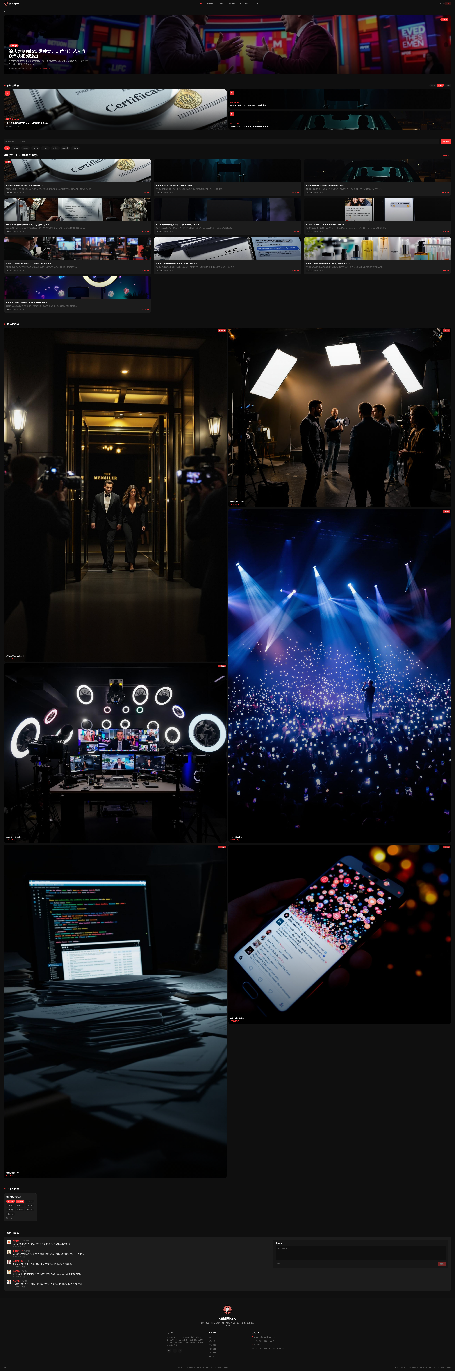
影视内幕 (65, 148)
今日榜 (440, 85)
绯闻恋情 (29, 1210)
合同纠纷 (10, 1214)
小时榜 (433, 85)
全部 (6, 148)
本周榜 (447, 85)
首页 (201, 3)
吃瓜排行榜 (244, 3)
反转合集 (210, 3)
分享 (445, 20)
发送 (442, 1264)
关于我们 (255, 3)
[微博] (169, 1351)
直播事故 (75, 148)
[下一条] (446, 44)
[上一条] (9, 44)
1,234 (17, 1287)
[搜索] (441, 3)
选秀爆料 (20, 1210)
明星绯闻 (15, 148)
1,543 (17, 1277)
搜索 (447, 141)
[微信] (175, 1351)
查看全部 (446, 155)
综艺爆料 (55, 148)
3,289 (17, 1247)
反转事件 (45, 148)
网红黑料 (232, 3)
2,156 (17, 1257)
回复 (23, 1247)
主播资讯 (221, 3)
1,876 (17, 1267)
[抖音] (180, 1351)
